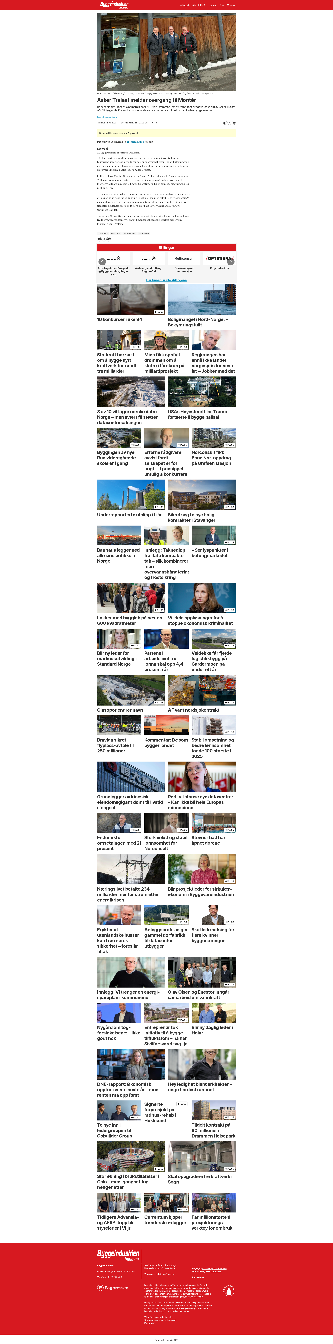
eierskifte (115, 233)
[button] (102, 261)
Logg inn (212, 5)
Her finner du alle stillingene (166, 280)
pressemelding (135, 141)
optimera (103, 233)
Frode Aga (171, 1265)
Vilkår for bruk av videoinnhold (158, 1317)
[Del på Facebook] (225, 123)
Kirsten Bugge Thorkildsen (214, 1268)
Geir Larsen (216, 1271)
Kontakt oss (198, 1277)
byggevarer (129, 233)
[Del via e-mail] (234, 123)
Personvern (149, 1323)
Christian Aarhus (168, 1268)
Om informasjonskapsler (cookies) (160, 1320)
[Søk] (222, 5)
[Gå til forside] (115, 5)
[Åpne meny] (231, 5)
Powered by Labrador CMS (166, 1340)
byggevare (144, 233)
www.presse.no (195, 1296)
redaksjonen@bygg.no (164, 1274)
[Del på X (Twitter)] (229, 123)
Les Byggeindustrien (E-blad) (192, 5)
